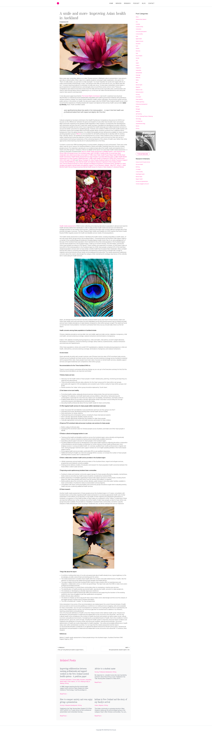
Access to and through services (143, 162)
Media (137, 80)
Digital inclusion (139, 41)
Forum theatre (139, 55)
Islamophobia (139, 72)
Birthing (138, 167)
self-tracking (139, 114)
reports (83, 151)
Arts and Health (139, 164)
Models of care (139, 89)
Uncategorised (139, 121)
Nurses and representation (142, 181)
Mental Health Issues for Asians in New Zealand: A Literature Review (103, 167)
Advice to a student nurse (105, 668)
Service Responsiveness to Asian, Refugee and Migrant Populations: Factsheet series (88, 163)
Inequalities (88, 679)
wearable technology (140, 123)
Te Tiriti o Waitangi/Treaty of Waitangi (144, 116)
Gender (137, 58)
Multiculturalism (139, 92)
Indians (96, 705)
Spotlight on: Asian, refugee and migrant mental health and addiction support (93, 164)
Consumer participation (66, 679)
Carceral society (139, 26)
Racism (137, 106)
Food (137, 53)
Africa (137, 17)
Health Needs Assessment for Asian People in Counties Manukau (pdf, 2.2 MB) (94, 157)
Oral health (138, 97)
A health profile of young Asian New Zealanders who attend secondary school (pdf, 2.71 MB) (90, 154)
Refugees (138, 109)
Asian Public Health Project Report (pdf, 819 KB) (107, 155)
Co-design (138, 169)
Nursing (97, 672)
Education (82, 679)
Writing (67, 683)
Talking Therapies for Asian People (88, 160)
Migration (101, 705)
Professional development (105, 672)
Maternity (138, 77)
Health (137, 63)
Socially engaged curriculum (142, 183)
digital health (139, 38)
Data (137, 36)
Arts (137, 21)
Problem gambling (140, 101)
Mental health (63, 681)
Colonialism (138, 29)
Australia (138, 24)
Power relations (71, 681)
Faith (137, 46)
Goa (137, 60)
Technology (138, 118)
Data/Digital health (140, 174)
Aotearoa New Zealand (141, 19)
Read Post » (63, 694)
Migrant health (139, 179)
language (138, 75)
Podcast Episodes (143, 154)
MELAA (79, 134)
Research (138, 111)
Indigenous (138, 67)
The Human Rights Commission (91, 96)
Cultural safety (75, 679)
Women (137, 126)
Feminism (138, 51)
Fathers (137, 48)
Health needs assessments (68, 226)
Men (137, 82)
